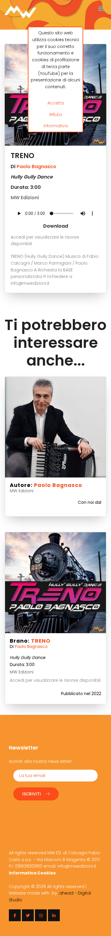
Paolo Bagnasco (36, 166)
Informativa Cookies (32, 873)
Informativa (56, 126)
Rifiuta (55, 115)
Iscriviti (31, 794)
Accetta (55, 103)
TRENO (41, 640)
